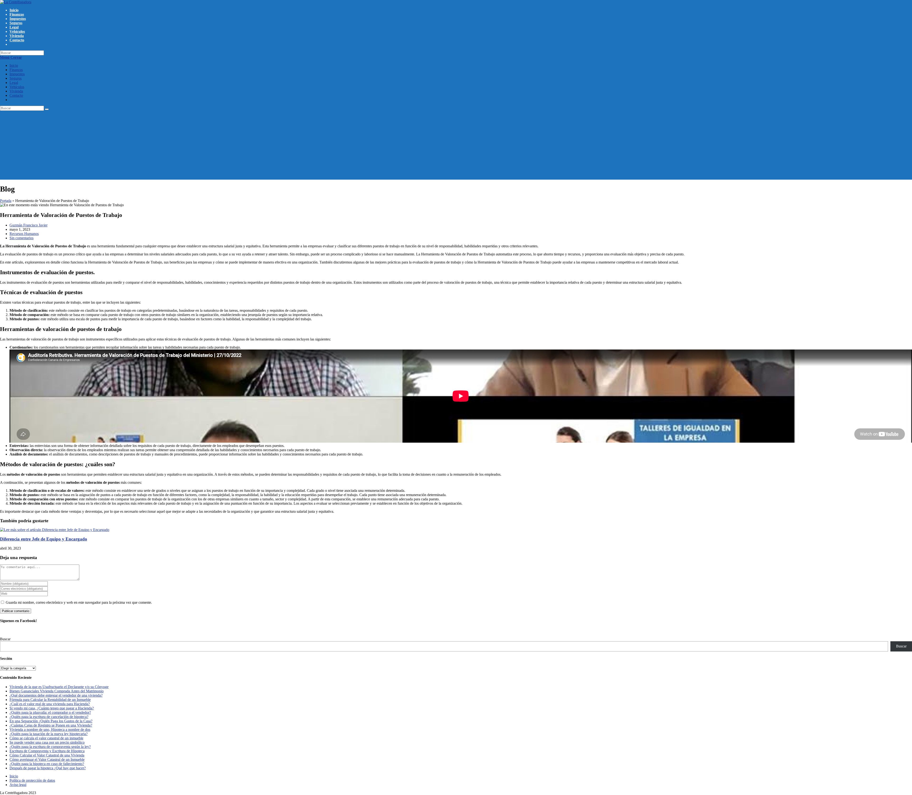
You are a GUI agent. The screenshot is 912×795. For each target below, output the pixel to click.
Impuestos (17, 74)
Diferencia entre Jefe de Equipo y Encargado (43, 538)
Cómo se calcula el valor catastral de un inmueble (46, 738)
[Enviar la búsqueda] (47, 109)
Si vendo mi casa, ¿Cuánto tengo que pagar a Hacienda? (52, 708)
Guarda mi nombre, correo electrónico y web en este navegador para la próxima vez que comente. (79, 602)
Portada (5, 201)
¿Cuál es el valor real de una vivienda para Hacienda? (50, 704)
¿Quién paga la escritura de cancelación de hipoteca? (49, 717)
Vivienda (16, 91)
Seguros (16, 78)
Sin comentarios (21, 238)
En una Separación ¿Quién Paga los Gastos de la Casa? (51, 721)
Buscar (5, 639)
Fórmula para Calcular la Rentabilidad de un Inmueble (50, 700)
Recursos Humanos (24, 234)
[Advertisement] (456, 146)
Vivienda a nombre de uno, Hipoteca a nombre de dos (50, 730)
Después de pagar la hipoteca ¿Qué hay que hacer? (48, 768)
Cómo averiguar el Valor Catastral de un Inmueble (47, 759)
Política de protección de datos (32, 780)
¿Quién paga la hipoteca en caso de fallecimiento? (47, 764)
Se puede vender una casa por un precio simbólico (47, 742)
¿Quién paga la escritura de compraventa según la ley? (50, 747)
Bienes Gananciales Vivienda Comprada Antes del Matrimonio (57, 691)
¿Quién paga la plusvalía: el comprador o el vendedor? (50, 712)
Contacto (16, 95)
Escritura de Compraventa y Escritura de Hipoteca (47, 751)
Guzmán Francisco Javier (29, 225)
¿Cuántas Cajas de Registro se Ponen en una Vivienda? (51, 725)
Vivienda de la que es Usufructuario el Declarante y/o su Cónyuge (59, 687)
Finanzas (16, 70)
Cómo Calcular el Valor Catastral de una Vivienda (47, 755)
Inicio (14, 65)
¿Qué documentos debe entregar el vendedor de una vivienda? (56, 695)
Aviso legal (18, 785)
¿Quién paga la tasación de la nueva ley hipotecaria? (49, 734)
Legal (14, 83)
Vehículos (17, 87)
